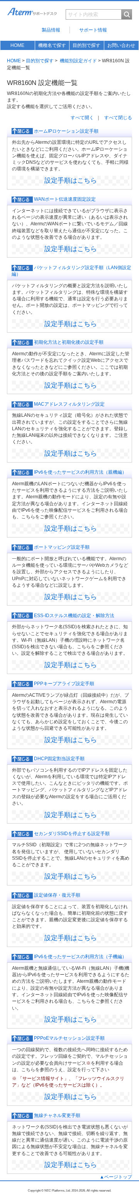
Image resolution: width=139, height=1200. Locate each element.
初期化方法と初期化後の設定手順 (68, 342)
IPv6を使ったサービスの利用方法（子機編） (80, 956)
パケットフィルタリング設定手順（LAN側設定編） (71, 270)
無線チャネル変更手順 (56, 1115)
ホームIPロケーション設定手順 (65, 131)
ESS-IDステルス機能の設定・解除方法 (73, 615)
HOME (17, 45)
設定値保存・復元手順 (56, 895)
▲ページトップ (116, 1177)
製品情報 (51, 30)
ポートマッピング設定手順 (61, 547)
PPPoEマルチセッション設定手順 (69, 1038)
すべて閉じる (118, 117)
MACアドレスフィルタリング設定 (69, 404)
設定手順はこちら (70, 180)
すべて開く (82, 117)
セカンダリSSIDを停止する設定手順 (71, 833)
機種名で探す (52, 45)
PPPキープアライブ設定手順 (63, 683)
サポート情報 (93, 30)
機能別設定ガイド (78, 60)
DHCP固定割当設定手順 (59, 758)
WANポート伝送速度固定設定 (64, 199)
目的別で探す (86, 45)
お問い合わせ (121, 45)
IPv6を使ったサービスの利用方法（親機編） (80, 472)
